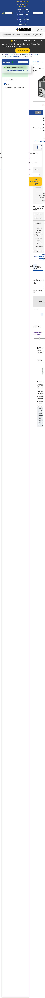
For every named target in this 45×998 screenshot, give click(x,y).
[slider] (40, 338)
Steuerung (34, 54)
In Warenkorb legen (36, 181)
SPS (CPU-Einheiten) (13, 57)
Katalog (38, 267)
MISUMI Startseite (7, 54)
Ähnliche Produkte (32, 170)
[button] (38, 13)
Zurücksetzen (23, 62)
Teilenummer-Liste (35, 267)
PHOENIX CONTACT (36, 63)
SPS (3, 57)
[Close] (41, 40)
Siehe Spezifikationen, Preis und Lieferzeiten (16, 70)
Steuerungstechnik (22, 54)
